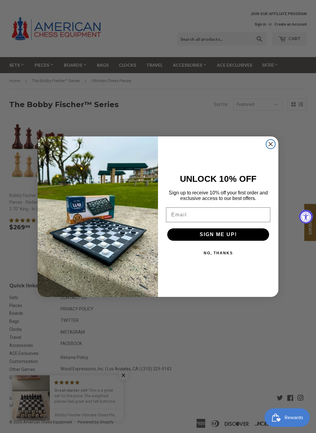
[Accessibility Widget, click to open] (306, 216)
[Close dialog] (270, 144)
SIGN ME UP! (218, 234)
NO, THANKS (218, 253)
